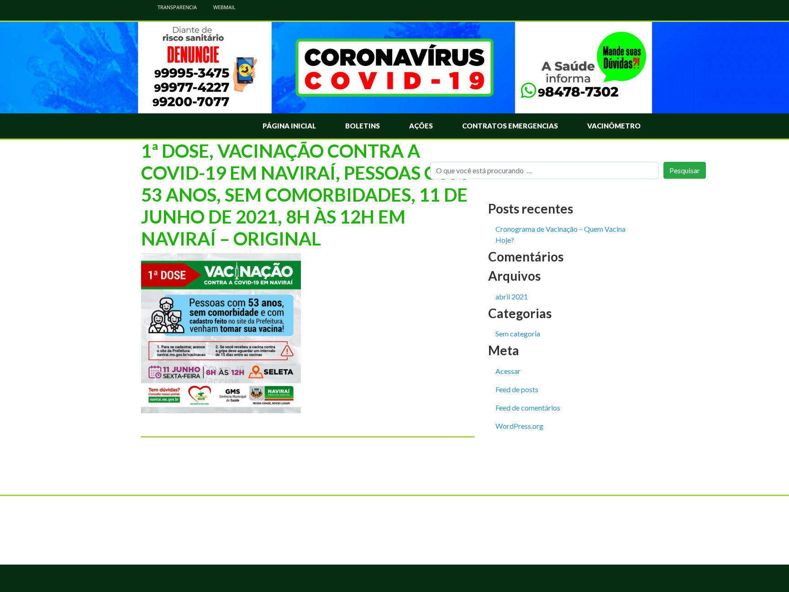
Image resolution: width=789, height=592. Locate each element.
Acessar (508, 371)
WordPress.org (519, 425)
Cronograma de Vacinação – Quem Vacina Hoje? (560, 234)
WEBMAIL (224, 7)
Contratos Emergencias (510, 126)
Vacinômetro (614, 126)
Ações (421, 126)
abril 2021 (511, 296)
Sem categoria (517, 333)
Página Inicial (289, 126)
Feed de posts (516, 389)
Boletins (362, 126)
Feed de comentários (527, 407)
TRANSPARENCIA (176, 7)
